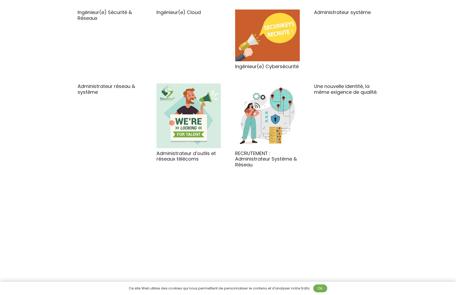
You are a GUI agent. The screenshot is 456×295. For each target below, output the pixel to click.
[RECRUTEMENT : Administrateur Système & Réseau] (267, 115)
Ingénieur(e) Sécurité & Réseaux (105, 15)
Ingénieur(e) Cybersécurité (267, 66)
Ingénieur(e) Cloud (178, 12)
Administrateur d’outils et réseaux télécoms (186, 156)
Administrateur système (342, 12)
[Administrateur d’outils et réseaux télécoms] (188, 115)
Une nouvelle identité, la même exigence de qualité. (345, 89)
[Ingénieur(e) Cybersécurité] (267, 35)
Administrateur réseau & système (106, 89)
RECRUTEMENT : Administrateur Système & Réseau (266, 159)
